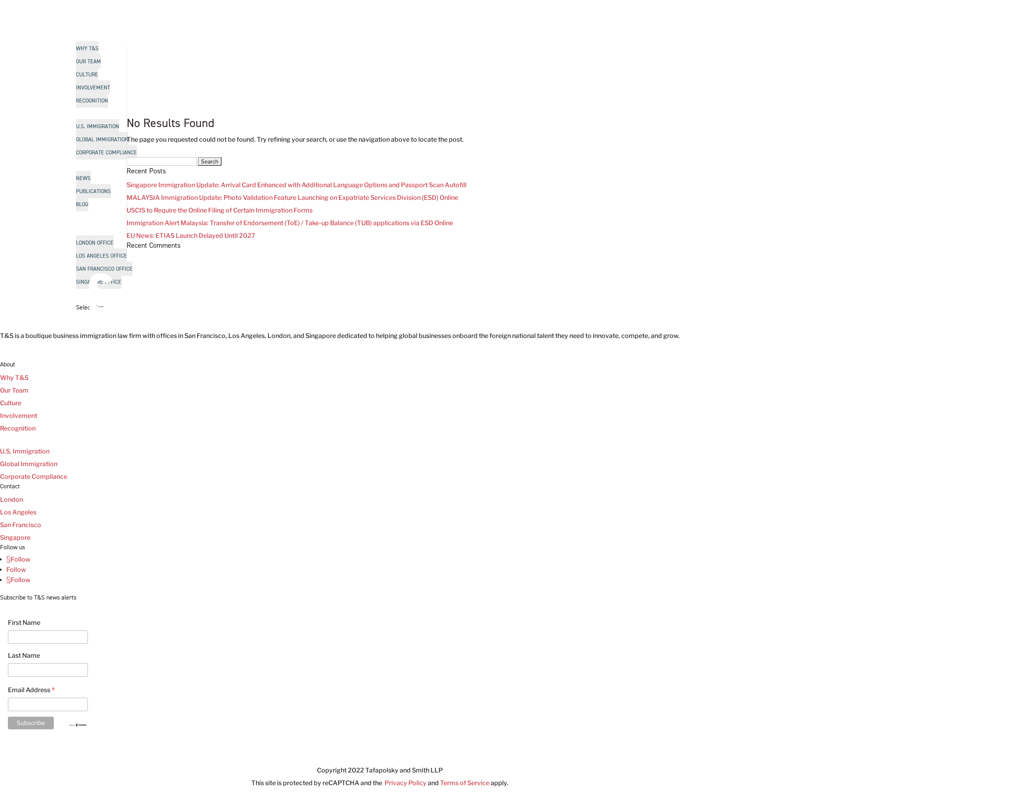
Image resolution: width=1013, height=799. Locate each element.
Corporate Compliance (33, 476)
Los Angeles (18, 512)
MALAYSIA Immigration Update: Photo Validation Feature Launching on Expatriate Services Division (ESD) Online (292, 197)
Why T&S (14, 377)
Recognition (18, 428)
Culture (10, 403)
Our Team (14, 390)
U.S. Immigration (24, 451)
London (11, 499)
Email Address (31, 691)
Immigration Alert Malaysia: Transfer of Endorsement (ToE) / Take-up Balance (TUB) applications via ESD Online (290, 223)
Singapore (15, 537)
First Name (24, 622)
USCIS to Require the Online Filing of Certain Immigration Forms (220, 210)
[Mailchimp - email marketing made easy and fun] (77, 725)
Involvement (18, 415)
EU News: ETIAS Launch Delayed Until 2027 (191, 235)
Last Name (24, 655)
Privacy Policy (406, 783)
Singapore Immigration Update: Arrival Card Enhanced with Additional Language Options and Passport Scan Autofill (297, 185)
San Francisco (20, 525)
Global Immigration (28, 464)
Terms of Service (464, 783)
